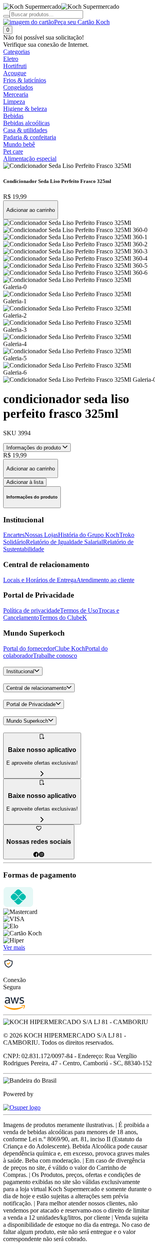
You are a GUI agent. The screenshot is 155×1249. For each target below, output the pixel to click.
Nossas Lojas (41, 534)
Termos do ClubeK (63, 617)
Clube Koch (69, 648)
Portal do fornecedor (28, 648)
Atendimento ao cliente (105, 580)
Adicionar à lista (24, 482)
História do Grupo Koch (88, 534)
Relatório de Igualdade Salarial (64, 542)
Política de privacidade (31, 610)
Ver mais (14, 947)
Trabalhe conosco (55, 655)
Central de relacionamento (36, 688)
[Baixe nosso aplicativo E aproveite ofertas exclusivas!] (42, 820)
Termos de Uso (79, 610)
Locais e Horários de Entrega (39, 580)
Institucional (20, 671)
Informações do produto (34, 448)
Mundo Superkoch (27, 721)
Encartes (14, 534)
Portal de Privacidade (31, 705)
